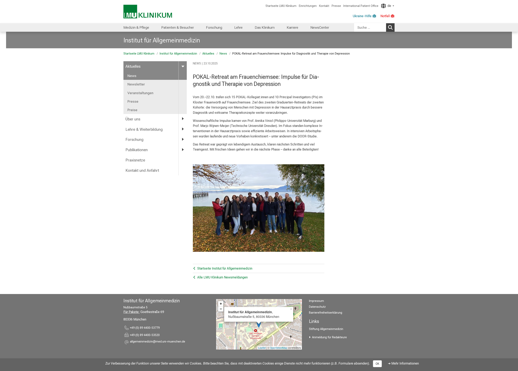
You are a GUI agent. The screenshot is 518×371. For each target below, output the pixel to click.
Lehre (238, 27)
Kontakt (324, 6)
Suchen (390, 27)
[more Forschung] (183, 139)
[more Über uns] (183, 119)
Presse (336, 6)
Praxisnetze (135, 160)
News (223, 53)
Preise (132, 110)
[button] (157, 342)
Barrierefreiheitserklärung (325, 312)
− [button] (221, 309)
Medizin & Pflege (136, 27)
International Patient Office (360, 6)
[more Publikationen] (183, 149)
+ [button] (221, 303)
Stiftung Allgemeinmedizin (326, 329)
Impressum (316, 301)
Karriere (292, 27)
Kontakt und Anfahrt (142, 170)
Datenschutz (317, 307)
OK (377, 363)
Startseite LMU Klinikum (280, 6)
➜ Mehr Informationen (403, 363)
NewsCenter (319, 27)
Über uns (132, 119)
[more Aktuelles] (183, 66)
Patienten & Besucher (177, 27)
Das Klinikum (265, 27)
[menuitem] (136, 27)
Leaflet (262, 347)
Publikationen (136, 150)
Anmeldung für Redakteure (329, 337)
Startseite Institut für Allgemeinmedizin (224, 268)
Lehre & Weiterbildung (144, 129)
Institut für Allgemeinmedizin (161, 40)
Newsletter (136, 84)
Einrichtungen (308, 6)
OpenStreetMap (278, 347)
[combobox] (374, 27)
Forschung (214, 27)
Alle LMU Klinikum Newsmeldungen (222, 277)
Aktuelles (208, 53)
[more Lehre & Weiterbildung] (183, 129)
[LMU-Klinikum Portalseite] (147, 11)
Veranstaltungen (140, 93)
